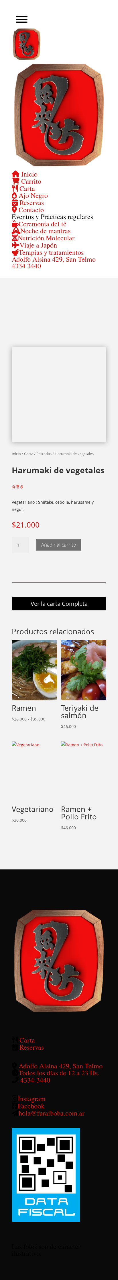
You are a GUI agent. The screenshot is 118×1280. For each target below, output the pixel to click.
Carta (26, 188)
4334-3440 (35, 1079)
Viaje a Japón (38, 245)
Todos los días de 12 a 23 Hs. (59, 1072)
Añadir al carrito (58, 544)
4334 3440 (26, 265)
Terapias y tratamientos (51, 252)
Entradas (44, 453)
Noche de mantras (45, 230)
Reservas (31, 202)
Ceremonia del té (42, 223)
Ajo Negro (32, 195)
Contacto (30, 209)
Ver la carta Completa (59, 604)
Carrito (30, 181)
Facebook (31, 1105)
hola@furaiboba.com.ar (51, 1113)
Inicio (28, 174)
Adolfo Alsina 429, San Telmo (54, 259)
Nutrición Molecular (46, 237)
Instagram (32, 1098)
